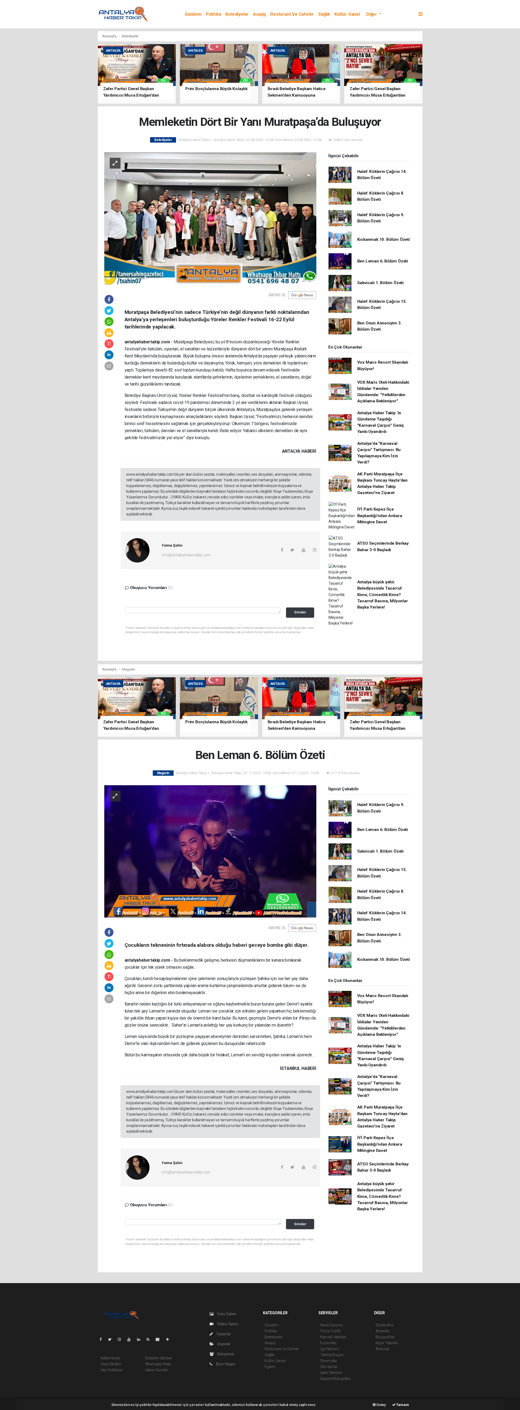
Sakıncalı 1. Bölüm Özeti (380, 282)
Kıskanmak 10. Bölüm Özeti (383, 239)
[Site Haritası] (160, 1339)
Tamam (402, 1405)
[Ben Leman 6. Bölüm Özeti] (210, 851)
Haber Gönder (156, 1370)
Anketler (383, 1331)
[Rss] (150, 1339)
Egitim (270, 1367)
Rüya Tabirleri (387, 1343)
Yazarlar (223, 1334)
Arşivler (223, 1344)
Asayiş (259, 14)
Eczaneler (328, 1343)
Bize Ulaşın (225, 1364)
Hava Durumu (331, 1325)
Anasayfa (109, 36)
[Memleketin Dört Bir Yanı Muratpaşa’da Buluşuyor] (210, 218)
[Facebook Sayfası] (103, 1339)
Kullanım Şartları (158, 1358)
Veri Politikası (111, 1370)
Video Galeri (227, 1324)
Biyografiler (385, 1337)
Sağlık (324, 14)
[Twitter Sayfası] (112, 1339)
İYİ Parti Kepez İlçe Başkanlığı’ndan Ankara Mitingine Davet (379, 515)
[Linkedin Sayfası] (141, 1339)
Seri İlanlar (329, 1367)
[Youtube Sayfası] (131, 1339)
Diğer (372, 14)
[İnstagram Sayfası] (121, 1339)
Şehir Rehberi (331, 1372)
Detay (381, 1405)
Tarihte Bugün (332, 1355)
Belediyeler (237, 14)
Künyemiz (225, 1354)
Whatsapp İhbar (158, 1364)
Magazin (128, 669)
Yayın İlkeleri (110, 1364)
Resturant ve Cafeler (292, 14)
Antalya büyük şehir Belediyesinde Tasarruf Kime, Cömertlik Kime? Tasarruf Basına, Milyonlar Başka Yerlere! (382, 595)
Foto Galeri (226, 1314)
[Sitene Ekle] (169, 1339)
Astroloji (382, 1349)
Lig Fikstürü (329, 1349)
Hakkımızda (110, 1358)
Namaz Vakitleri (333, 1337)
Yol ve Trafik (330, 1331)
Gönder (300, 612)
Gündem (193, 14)
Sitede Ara (384, 1325)
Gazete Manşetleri (335, 1378)
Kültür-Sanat (347, 14)
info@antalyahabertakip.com (186, 555)
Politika (213, 14)
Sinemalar (328, 1361)
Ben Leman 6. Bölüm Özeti (382, 261)
